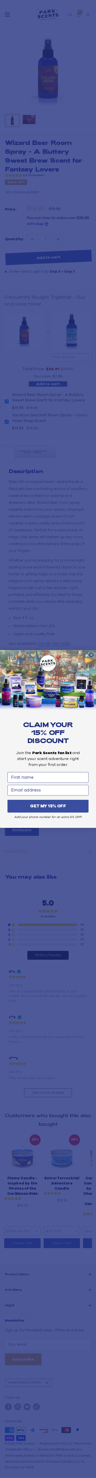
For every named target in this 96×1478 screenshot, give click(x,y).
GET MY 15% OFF (48, 806)
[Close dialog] (91, 655)
